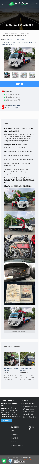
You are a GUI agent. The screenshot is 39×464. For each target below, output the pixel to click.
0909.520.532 (15, 105)
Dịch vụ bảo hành (28, 403)
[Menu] (2, 4)
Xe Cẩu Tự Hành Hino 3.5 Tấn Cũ (25, 43)
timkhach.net (27, 459)
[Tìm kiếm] (37, 4)
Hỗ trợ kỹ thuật (28, 414)
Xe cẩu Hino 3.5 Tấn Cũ (10, 43)
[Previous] (7, 59)
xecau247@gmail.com (13, 416)
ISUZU (13, 442)
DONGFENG (15, 434)
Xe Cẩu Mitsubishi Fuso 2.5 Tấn (11, 370)
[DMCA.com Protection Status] (19, 461)
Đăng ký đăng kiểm (29, 417)
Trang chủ (4, 33)
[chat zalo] (10, 460)
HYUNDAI (14, 438)
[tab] (19, 124)
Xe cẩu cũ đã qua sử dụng (22, 33)
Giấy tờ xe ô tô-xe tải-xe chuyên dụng (30, 410)
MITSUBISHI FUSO (17, 445)
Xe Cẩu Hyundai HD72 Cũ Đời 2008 (27, 370)
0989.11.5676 (12, 414)
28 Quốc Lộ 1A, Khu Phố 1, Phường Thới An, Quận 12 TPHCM (9, 410)
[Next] (32, 59)
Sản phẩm (11, 33)
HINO (8, 40)
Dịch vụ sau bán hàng (30, 406)
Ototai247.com (26, 457)
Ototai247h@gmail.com (16, 108)
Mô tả (6, 124)
